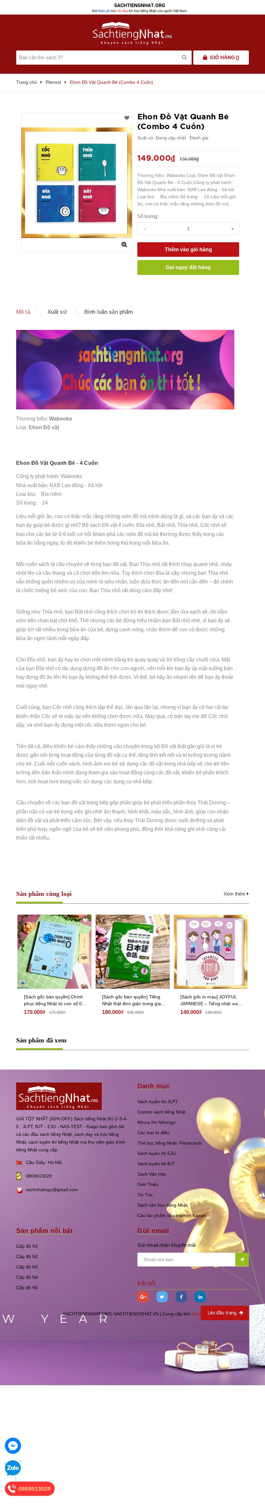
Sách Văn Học (151, 1174)
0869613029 (39, 1176)
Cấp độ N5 (27, 1287)
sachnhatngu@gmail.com (52, 1189)
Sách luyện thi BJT (156, 1163)
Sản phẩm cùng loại (44, 893)
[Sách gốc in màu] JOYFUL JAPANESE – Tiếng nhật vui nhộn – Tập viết (209, 1000)
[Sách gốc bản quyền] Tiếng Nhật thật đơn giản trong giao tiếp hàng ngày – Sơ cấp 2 (133, 1000)
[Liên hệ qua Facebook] (13, 1446)
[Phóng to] (124, 244)
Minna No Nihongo (156, 1122)
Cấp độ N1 (27, 1246)
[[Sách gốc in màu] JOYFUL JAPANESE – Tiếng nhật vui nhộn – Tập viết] (211, 952)
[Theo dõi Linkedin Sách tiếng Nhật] (200, 1296)
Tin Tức (145, 1194)
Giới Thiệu (148, 1184)
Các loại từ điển (153, 1132)
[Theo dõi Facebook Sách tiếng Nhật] (181, 1296)
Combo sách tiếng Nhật (161, 1112)
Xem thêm (235, 894)
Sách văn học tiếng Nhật (162, 1205)
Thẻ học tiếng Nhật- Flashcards (169, 1143)
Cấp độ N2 (27, 1256)
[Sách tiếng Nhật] (59, 1096)
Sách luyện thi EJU (156, 1153)
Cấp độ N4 (27, 1277)
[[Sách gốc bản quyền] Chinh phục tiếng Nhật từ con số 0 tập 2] (54, 952)
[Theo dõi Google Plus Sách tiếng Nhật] (143, 1296)
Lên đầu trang (223, 1312)
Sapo (196, 1313)
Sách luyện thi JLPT (157, 1101)
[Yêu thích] (126, 118)
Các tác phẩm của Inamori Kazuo (171, 1215)
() (224, 57)
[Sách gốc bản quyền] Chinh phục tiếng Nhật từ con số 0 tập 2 (53, 1000)
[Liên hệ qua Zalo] (13, 1468)
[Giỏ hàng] (205, 57)
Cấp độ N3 (27, 1266)
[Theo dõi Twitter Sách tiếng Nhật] (162, 1296)
